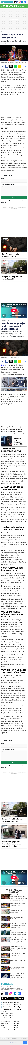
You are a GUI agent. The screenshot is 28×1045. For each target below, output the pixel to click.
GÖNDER (14, 197)
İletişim (16, 1030)
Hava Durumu (7, 1005)
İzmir (3, 365)
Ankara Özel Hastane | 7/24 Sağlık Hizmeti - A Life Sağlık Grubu (7, 1016)
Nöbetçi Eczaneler (8, 1002)
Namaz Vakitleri (7, 1007)
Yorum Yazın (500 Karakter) (8, 184)
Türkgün (3, 32)
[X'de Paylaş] (11, 66)
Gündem (10, 320)
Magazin (16, 1023)
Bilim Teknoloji (5, 1021)
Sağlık (16, 1025)
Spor (9, 32)
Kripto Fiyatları (18, 1007)
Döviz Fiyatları (18, 1005)
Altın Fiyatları (18, 1009)
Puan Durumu (7, 1009)
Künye (16, 1028)
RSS (4, 1038)
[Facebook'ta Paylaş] (6, 66)
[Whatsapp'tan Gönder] (15, 66)
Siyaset (3, 1028)
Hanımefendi (5, 1030)
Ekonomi (17, 1002)
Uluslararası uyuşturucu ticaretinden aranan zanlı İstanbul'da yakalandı (11, 844)
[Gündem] (14, 244)
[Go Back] (25, 1042)
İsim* (2, 178)
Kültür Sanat (4, 1023)
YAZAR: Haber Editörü (19, 62)
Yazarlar (5, 1011)
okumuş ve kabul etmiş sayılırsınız (12, 201)
